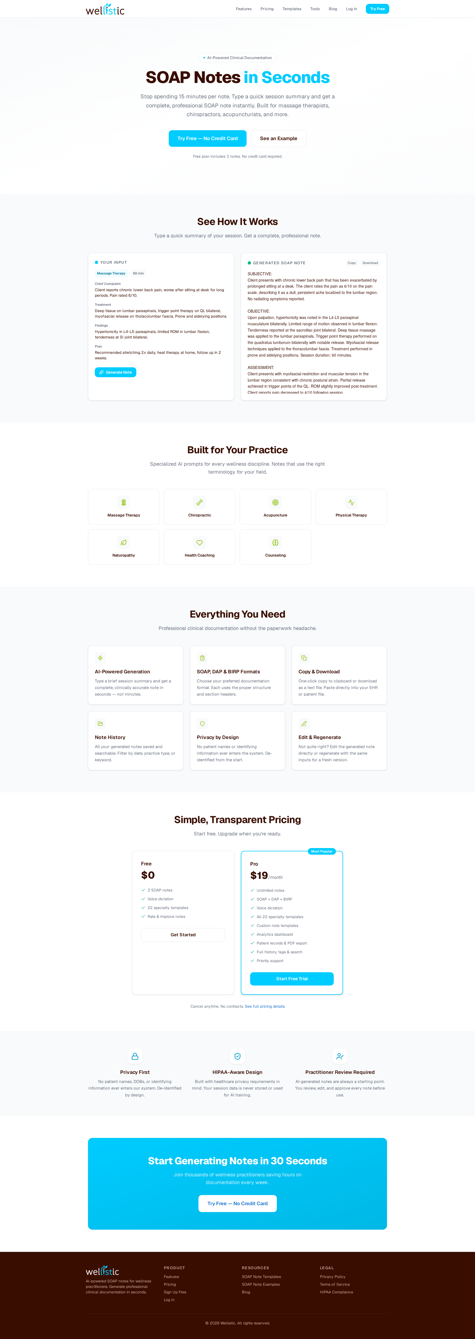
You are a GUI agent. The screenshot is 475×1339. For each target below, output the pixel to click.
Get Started (183, 935)
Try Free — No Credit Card (208, 138)
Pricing (267, 8)
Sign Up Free (175, 1292)
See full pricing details (265, 1006)
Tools (315, 8)
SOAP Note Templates (261, 1276)
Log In (351, 8)
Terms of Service (335, 1284)
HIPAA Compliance (336, 1292)
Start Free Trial (292, 979)
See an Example (278, 138)
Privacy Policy (333, 1276)
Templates (292, 8)
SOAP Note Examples (261, 1284)
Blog (333, 8)
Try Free (377, 8)
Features (244, 8)
